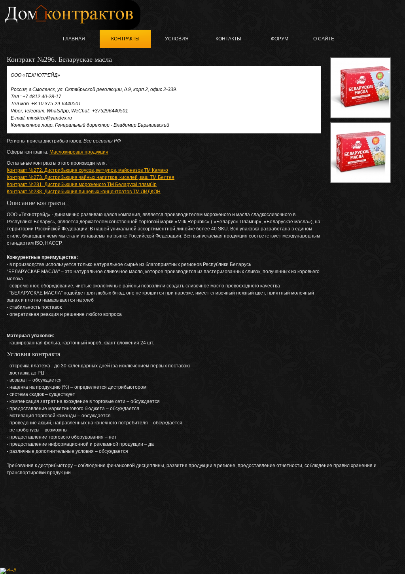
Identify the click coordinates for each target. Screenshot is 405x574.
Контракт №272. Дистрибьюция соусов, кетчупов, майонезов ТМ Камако (87, 170)
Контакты (228, 39)
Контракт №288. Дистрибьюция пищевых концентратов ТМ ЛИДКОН (84, 191)
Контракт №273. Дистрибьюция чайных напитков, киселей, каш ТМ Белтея (90, 177)
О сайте (323, 39)
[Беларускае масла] (360, 87)
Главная (74, 39)
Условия (177, 39)
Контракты (125, 39)
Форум (279, 39)
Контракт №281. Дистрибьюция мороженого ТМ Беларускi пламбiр (82, 184)
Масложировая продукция (78, 152)
